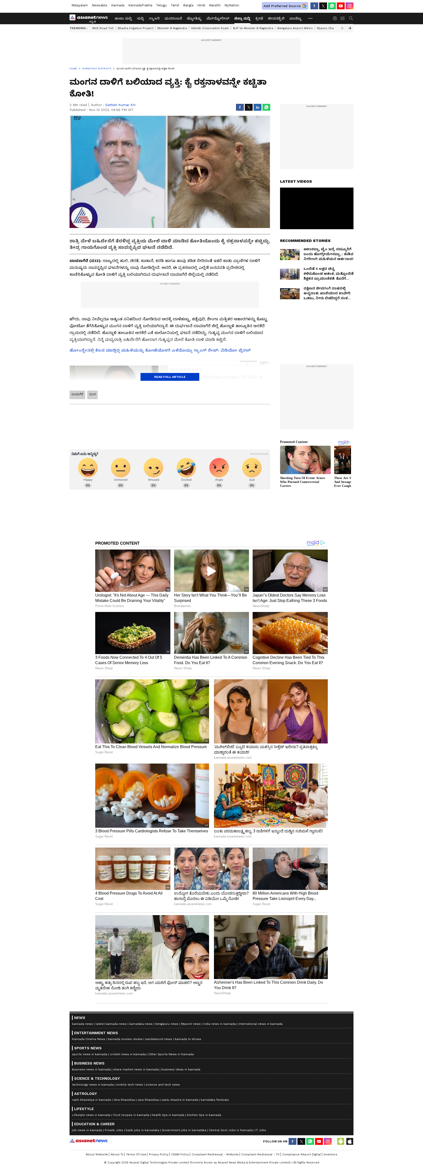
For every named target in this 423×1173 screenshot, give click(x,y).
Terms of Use (136, 1154)
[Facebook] (314, 5)
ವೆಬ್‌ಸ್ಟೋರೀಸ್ (217, 18)
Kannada (117, 5)
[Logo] (90, 18)
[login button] (336, 18)
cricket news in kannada (128, 1054)
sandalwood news (158, 1039)
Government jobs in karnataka (184, 1130)
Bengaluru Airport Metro (295, 28)
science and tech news (163, 1084)
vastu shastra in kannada (180, 1099)
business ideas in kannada (180, 1069)
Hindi (201, 5)
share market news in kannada (136, 1069)
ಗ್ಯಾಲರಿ (154, 18)
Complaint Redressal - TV (260, 1154)
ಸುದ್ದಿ (140, 18)
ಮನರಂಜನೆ (173, 18)
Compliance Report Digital (301, 1154)
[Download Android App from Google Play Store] (341, 1141)
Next (349, 28)
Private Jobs (114, 1130)
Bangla (188, 5)
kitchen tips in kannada (204, 1115)
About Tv (117, 1154)
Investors (330, 1154)
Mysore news (191, 1024)
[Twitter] (323, 5)
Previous (342, 28)
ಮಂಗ (92, 394)
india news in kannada (219, 1024)
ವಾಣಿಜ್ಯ (295, 18)
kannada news (82, 1024)
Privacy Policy (158, 1154)
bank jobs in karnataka (142, 1130)
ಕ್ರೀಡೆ (259, 18)
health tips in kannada (168, 1115)
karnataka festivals (215, 1099)
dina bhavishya (124, 1099)
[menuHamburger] (342, 18)
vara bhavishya (148, 1099)
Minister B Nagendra (172, 28)
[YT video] (341, 5)
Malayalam (79, 5)
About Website (97, 1154)
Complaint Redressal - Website (215, 1154)
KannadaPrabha (140, 5)
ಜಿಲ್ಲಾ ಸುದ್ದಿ (242, 18)
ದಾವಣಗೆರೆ (77, 394)
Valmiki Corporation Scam (210, 28)
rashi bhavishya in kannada (91, 1099)
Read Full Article (170, 377)
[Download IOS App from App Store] (349, 1141)
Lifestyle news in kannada (91, 1115)
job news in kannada (87, 1130)
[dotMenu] (310, 18)
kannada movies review (125, 1039)
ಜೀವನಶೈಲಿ (276, 18)
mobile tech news (129, 1084)
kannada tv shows (188, 1039)
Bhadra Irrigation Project (135, 28)
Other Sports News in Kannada (171, 1054)
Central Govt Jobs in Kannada (231, 1130)
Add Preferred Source (282, 6)
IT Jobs (260, 1130)
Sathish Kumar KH (120, 105)
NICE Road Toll (103, 28)
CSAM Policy (180, 1154)
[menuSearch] (351, 18)
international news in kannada (260, 1024)
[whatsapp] (332, 5)
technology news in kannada (93, 1084)
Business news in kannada (91, 1069)
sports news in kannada (89, 1054)
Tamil (175, 5)
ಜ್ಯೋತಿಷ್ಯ (194, 18)
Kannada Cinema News (88, 1039)
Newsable (99, 5)
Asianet (88, 1141)
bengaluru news (166, 1024)
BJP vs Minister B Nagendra (253, 28)
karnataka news (141, 1024)
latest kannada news (111, 1024)
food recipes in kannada (131, 1115)
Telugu (161, 5)
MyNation (231, 5)
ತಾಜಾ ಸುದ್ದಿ (123, 18)
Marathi (215, 5)
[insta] (349, 5)
